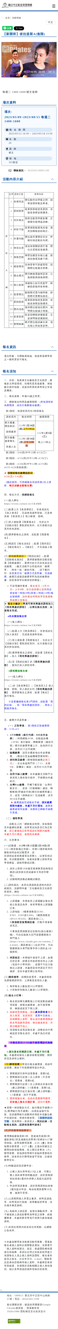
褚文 (11, 152)
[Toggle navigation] (54, 6)
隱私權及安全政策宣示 (33, 1311)
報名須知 (9, 371)
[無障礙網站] (14, 1323)
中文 (50, 22)
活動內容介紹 (13, 179)
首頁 (7, 18)
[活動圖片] (29, 59)
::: (2, 18)
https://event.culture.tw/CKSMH (23, 504)
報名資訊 (9, 347)
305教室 (13, 162)
